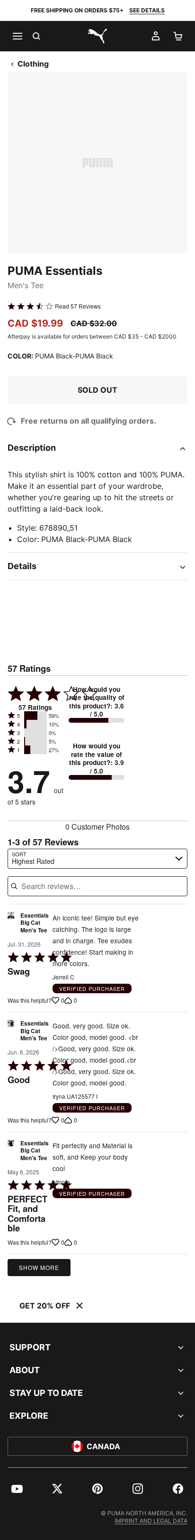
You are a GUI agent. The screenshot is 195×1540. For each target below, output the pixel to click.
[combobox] (97, 859)
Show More (39, 1267)
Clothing (33, 63)
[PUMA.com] (97, 36)
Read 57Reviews (78, 306)
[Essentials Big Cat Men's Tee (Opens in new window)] (11, 925)
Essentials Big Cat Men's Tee (34, 923)
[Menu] (17, 36)
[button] (35, 715)
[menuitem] (17, 1488)
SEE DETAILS (147, 10)
